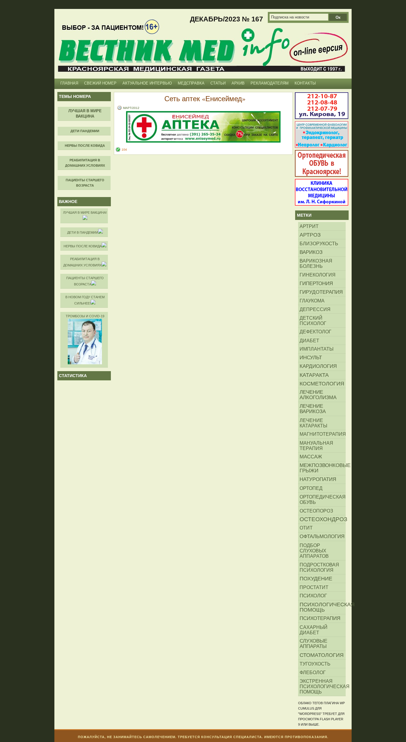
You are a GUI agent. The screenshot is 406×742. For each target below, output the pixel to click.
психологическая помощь (323, 607)
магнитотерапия (323, 434)
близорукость (319, 243)
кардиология (318, 366)
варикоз (311, 252)
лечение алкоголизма (318, 394)
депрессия (315, 309)
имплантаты (316, 349)
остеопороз (316, 510)
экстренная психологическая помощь (323, 686)
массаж (311, 457)
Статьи (218, 83)
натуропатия (318, 479)
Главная (69, 83)
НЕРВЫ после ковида (83, 246)
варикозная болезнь (316, 263)
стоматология (322, 655)
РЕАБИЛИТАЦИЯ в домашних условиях (82, 262)
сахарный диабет (314, 629)
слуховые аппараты (313, 643)
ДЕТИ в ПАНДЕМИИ (82, 232)
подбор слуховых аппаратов (314, 551)
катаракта (314, 375)
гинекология (318, 274)
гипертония (316, 283)
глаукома (312, 300)
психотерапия (320, 618)
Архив (238, 83)
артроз (310, 235)
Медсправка (191, 83)
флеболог (313, 672)
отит (306, 527)
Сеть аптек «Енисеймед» (205, 98)
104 (124, 149)
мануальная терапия (316, 445)
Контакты (305, 83)
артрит (309, 226)
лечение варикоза (313, 408)
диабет (309, 340)
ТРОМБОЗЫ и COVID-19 (85, 316)
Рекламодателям (270, 83)
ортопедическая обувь (323, 499)
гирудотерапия (321, 292)
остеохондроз (323, 519)
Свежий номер (100, 83)
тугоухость (315, 663)
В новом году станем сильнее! (85, 300)
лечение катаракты (313, 423)
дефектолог (315, 331)
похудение (316, 579)
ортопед (311, 488)
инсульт (311, 357)
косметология (322, 384)
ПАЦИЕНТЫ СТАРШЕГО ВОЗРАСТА (85, 281)
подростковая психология (319, 567)
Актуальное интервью (147, 83)
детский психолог (313, 320)
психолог (313, 596)
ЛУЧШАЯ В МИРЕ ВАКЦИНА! (85, 212)
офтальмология (322, 536)
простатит (314, 587)
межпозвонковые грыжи (323, 468)
